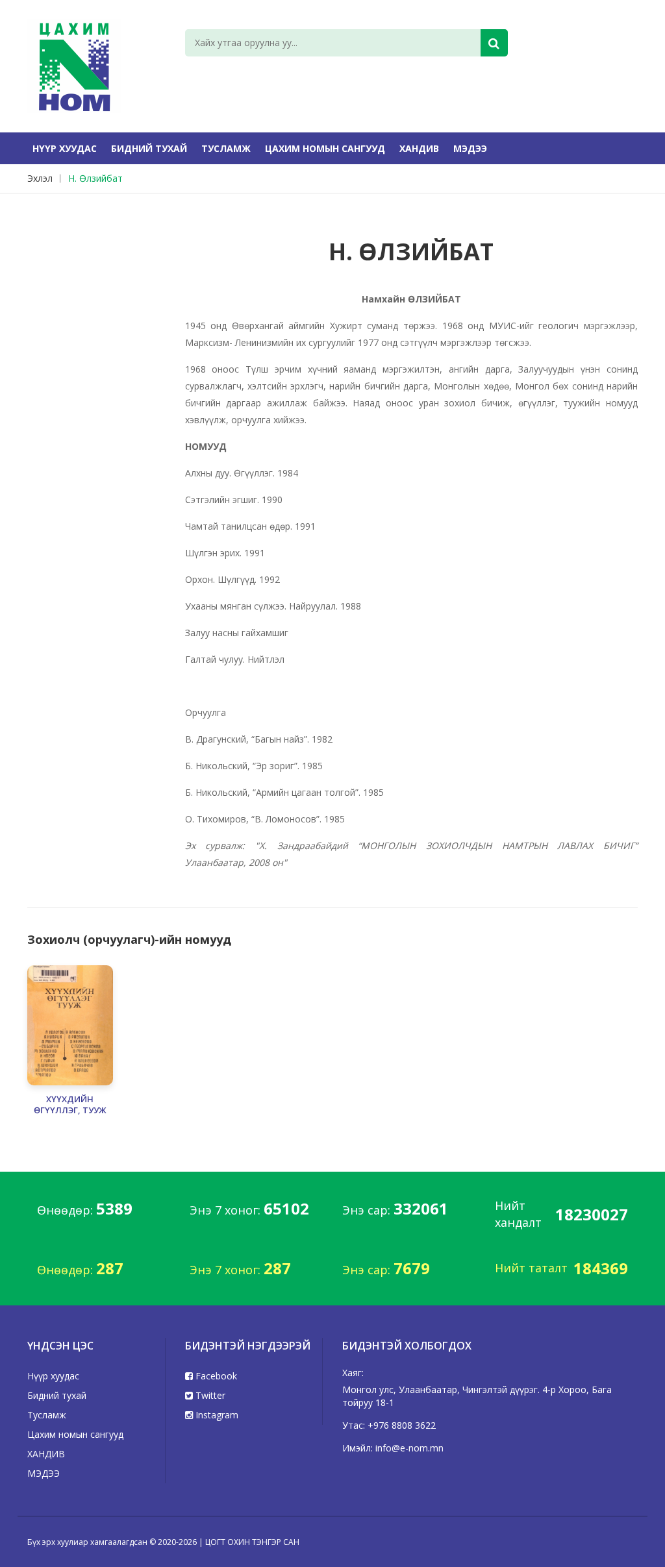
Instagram (215, 1415)
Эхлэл (40, 178)
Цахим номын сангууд (325, 148)
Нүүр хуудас (64, 148)
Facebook (215, 1376)
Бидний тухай (149, 148)
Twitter (209, 1395)
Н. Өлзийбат (95, 178)
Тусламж (226, 148)
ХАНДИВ (419, 148)
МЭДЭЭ (470, 148)
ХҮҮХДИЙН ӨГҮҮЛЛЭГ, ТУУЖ (70, 1105)
